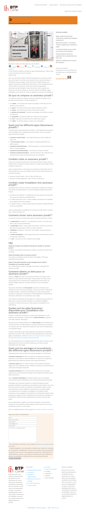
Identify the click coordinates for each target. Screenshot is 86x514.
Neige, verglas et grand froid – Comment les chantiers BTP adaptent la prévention (66, 38)
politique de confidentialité (44, 444)
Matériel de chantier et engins (73, 11)
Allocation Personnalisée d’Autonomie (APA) (26, 338)
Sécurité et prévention (33, 483)
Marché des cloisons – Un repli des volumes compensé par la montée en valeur (66, 45)
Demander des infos (61, 79)
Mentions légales (41, 508)
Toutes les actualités (51, 469)
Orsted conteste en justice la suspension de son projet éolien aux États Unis (66, 56)
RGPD (49, 508)
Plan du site (55, 508)
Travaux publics (53, 5)
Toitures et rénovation (41, 5)
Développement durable (34, 470)
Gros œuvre (30, 472)
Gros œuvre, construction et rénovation (71, 5)
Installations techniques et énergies (23, 16)
